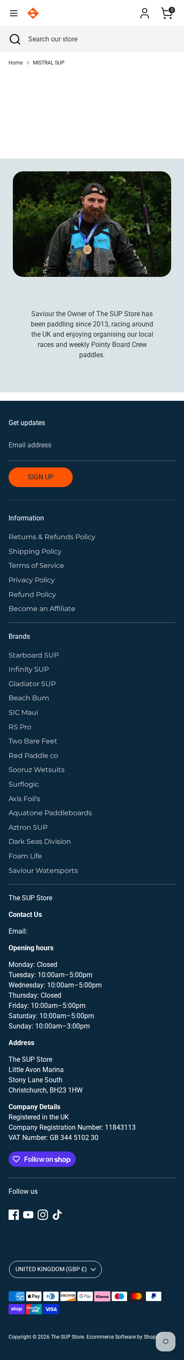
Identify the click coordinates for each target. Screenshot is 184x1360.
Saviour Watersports (43, 871)
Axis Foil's (24, 799)
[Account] (144, 10)
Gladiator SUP (32, 684)
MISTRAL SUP (49, 63)
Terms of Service (36, 565)
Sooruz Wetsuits (37, 770)
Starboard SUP (34, 655)
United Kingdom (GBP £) (51, 1269)
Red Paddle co (33, 756)
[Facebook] (14, 1215)
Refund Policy (32, 594)
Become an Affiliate (42, 609)
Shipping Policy (35, 551)
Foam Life (25, 856)
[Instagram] (43, 1215)
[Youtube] (28, 1215)
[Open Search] (14, 39)
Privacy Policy (32, 580)
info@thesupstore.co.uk (65, 931)
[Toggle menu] (13, 13)
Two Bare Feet (33, 741)
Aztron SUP (28, 827)
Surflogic (24, 784)
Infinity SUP (29, 669)
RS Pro (20, 727)
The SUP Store (67, 1337)
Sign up (40, 477)
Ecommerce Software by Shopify (123, 1337)
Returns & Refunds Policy (52, 537)
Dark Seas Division (40, 841)
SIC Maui (23, 712)
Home (16, 63)
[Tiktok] (57, 1215)
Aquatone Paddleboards (50, 813)
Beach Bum (29, 698)
